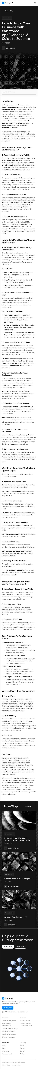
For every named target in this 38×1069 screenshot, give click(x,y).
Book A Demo (8, 946)
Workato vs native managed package (26, 1024)
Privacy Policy (16, 1065)
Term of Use (6, 1065)
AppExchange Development (6, 1024)
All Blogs (28, 806)
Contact (22, 1051)
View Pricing (20, 946)
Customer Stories (7, 1054)
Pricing (22, 1054)
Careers (22, 1048)
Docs (3, 1048)
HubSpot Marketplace (9, 1034)
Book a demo (8, 1008)
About (22, 1045)
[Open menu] (34, 3)
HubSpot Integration (8, 1031)
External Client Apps (8, 1037)
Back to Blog (9, 11)
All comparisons (25, 1021)
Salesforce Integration (9, 1021)
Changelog (5, 1051)
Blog (3, 1045)
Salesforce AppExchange (10, 1028)
